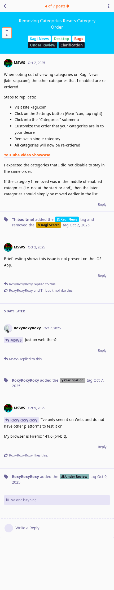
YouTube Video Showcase (27, 154)
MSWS (16, 340)
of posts (55, 5)
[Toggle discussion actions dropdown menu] (108, 6)
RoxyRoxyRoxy (23, 420)
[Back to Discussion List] (5, 6)
